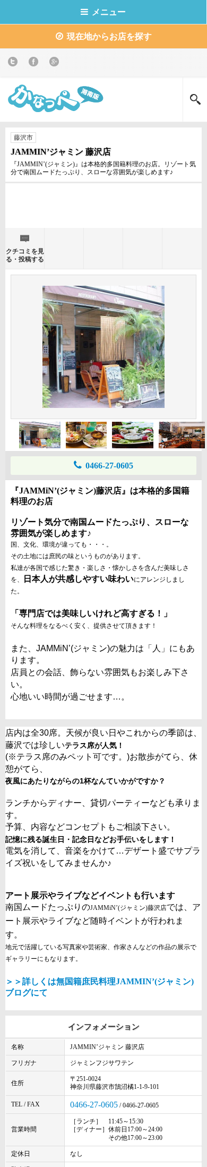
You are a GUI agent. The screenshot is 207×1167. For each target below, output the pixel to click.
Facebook (35, 63)
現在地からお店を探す (109, 36)
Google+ (56, 63)
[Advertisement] (103, 204)
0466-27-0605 (109, 465)
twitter (14, 63)
